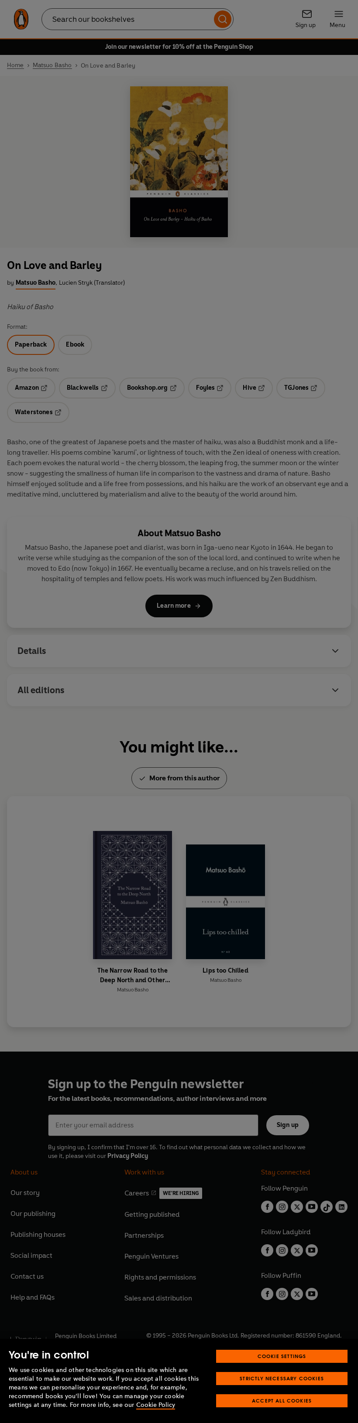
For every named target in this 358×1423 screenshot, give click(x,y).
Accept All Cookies (282, 1400)
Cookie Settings (282, 1356)
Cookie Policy (155, 1405)
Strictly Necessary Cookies (282, 1378)
